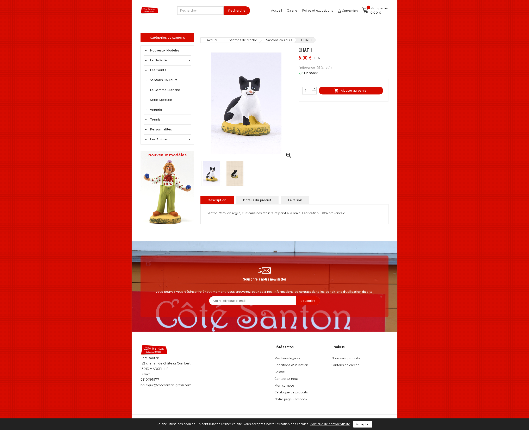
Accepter (363, 424)
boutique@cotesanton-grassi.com (166, 385)
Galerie (292, 10)
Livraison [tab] (295, 200)
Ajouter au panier (351, 90)
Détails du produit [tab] (257, 200)
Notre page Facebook (290, 399)
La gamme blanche (165, 90)
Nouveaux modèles (165, 50)
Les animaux (170, 139)
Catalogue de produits (291, 392)
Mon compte (284, 385)
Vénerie (156, 110)
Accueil (276, 10)
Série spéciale (161, 100)
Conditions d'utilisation (291, 365)
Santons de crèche (345, 365)
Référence (307, 67)
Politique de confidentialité (330, 424)
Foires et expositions (317, 10)
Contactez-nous (286, 379)
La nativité (170, 60)
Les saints (158, 70)
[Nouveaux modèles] (167, 190)
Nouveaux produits (345, 358)
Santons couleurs (164, 80)
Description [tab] (217, 200)
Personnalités (161, 129)
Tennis (155, 119)
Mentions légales (287, 358)
